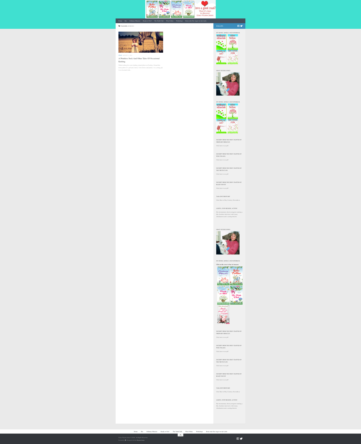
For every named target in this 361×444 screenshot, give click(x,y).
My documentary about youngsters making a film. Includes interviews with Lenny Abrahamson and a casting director (229, 214)
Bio (126, 21)
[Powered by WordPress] (125, 440)
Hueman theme (140, 440)
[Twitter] (241, 26)
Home (120, 21)
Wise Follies (169, 21)
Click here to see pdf (222, 146)
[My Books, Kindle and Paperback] (227, 64)
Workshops (179, 21)
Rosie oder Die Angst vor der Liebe (195, 21)
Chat (120, 55)
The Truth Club (158, 21)
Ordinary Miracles (134, 21)
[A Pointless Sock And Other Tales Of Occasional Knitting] (140, 42)
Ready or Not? (147, 21)
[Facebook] (238, 26)
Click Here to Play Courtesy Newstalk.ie (228, 200)
